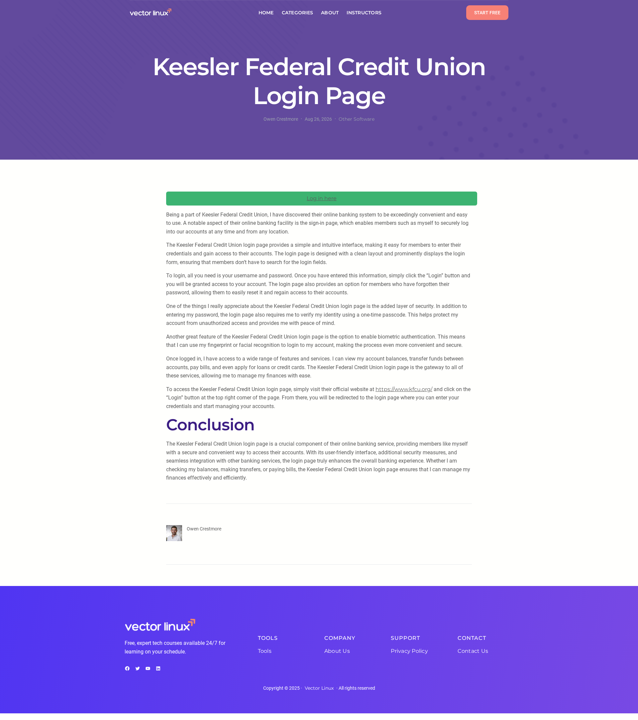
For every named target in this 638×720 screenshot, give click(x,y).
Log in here (322, 198)
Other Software (356, 119)
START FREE (487, 12)
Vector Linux (319, 688)
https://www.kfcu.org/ (403, 389)
